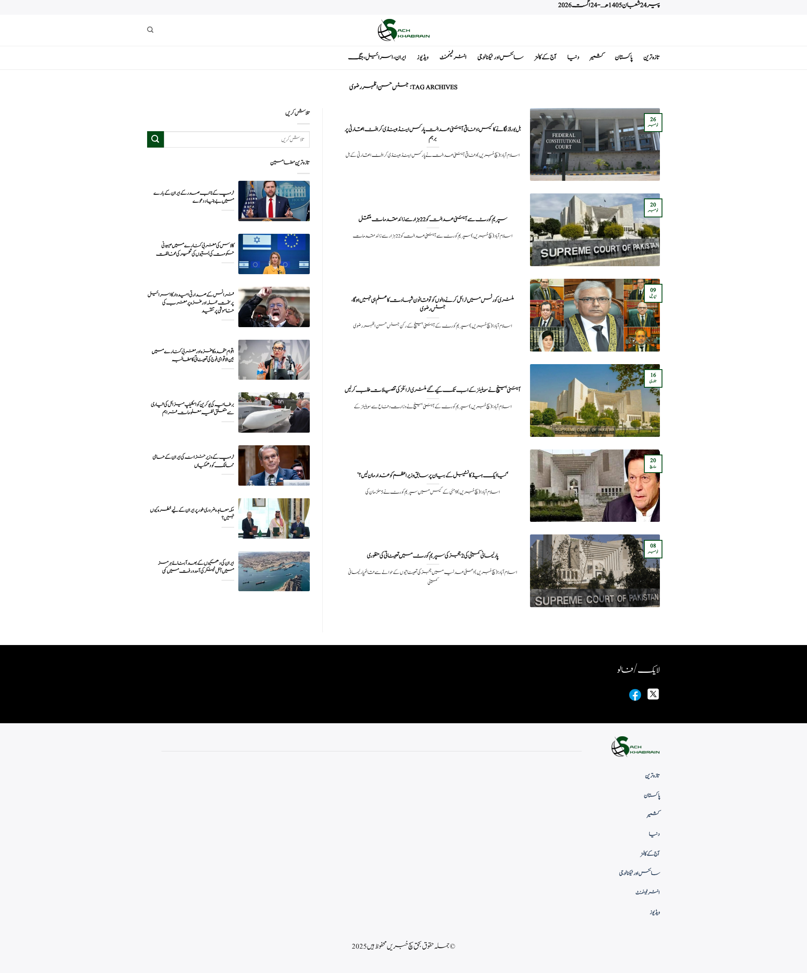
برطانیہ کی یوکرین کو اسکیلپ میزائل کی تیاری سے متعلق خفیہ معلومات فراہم (192, 409)
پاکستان (624, 57)
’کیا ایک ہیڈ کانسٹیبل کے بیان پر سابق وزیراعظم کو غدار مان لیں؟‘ (432, 475)
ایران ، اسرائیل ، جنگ (377, 57)
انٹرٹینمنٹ (453, 57)
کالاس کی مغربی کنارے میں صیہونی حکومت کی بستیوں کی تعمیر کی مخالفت (195, 250)
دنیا (573, 57)
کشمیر (597, 57)
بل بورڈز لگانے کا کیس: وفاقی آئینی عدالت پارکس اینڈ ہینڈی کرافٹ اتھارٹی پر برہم (433, 134)
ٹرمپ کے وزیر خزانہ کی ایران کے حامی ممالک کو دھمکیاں (193, 461)
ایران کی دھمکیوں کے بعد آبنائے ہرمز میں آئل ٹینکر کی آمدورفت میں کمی (196, 567)
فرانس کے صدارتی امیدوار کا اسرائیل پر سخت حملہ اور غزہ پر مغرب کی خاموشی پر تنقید (191, 303)
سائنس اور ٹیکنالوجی (500, 57)
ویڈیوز (423, 57)
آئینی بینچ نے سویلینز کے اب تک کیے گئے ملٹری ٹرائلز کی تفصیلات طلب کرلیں (433, 390)
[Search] (150, 30)
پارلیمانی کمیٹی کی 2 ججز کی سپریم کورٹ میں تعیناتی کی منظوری (432, 556)
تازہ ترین (651, 57)
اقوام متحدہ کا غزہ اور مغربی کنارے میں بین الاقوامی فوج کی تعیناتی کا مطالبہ (193, 356)
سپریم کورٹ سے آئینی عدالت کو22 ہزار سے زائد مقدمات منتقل (433, 219)
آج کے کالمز (545, 57)
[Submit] (155, 139)
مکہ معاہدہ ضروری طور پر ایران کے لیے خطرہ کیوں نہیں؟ (192, 514)
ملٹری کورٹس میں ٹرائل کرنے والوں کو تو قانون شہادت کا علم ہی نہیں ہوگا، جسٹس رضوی (432, 305)
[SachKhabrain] (403, 30)
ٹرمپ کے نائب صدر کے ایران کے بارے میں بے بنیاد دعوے (193, 197)
